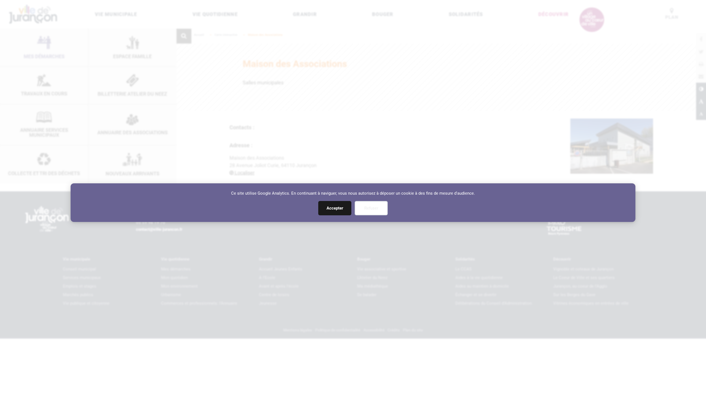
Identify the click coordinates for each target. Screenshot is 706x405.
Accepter (335, 208)
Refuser (371, 208)
